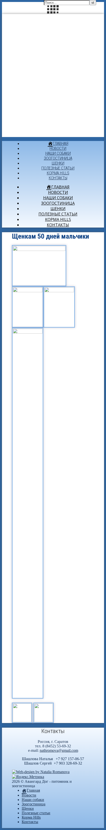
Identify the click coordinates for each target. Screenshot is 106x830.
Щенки (58, 163)
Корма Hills (58, 172)
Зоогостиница (58, 158)
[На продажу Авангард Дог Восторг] (22, 721)
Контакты (58, 177)
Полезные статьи (57, 168)
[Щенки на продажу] (43, 721)
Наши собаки (58, 153)
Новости (58, 148)
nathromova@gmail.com (59, 750)
